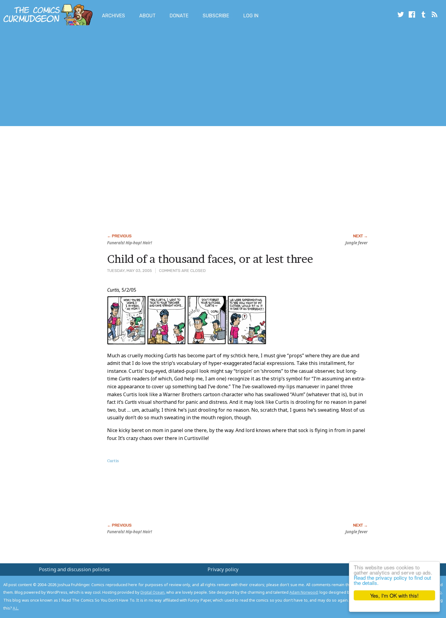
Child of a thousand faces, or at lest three (210, 259)
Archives (113, 16)
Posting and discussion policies (74, 569)
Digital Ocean (152, 592)
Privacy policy (223, 569)
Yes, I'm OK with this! (394, 595)
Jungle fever (356, 242)
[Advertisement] (110, 76)
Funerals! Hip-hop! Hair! (129, 242)
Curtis (113, 460)
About (147, 16)
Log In (250, 16)
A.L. (16, 608)
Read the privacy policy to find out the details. (392, 580)
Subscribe (216, 16)
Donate (179, 16)
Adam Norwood (303, 592)
